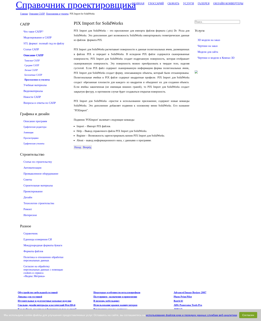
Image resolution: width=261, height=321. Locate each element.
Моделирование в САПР (38, 37)
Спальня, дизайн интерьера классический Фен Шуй (46, 305)
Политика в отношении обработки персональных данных (43, 259)
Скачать (173, 3)
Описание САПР (34, 55)
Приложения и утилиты (37, 79)
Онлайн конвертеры (228, 3)
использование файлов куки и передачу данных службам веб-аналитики (191, 315)
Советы (28, 179)
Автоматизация (32, 167)
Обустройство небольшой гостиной (38, 292)
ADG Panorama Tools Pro (188, 305)
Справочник (31, 233)
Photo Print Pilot (183, 296)
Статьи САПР (31, 49)
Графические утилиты (34, 143)
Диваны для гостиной (30, 296)
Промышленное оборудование (41, 173)
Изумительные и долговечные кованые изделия (44, 301)
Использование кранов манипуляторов (115, 305)
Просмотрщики (31, 138)
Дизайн (28, 197)
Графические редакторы (35, 127)
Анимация (28, 132)
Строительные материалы (38, 185)
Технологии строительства (39, 203)
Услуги (188, 3)
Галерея (203, 3)
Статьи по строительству (38, 161)
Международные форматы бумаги (43, 245)
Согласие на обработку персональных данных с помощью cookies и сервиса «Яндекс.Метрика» (43, 271)
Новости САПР (32, 96)
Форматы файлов (33, 251)
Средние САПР (31, 65)
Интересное (30, 215)
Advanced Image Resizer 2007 (190, 292)
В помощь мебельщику (106, 301)
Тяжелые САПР (32, 60)
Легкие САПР (31, 70)
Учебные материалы (35, 85)
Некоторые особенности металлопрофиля (116, 292)
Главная (138, 3)
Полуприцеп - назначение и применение (115, 296)
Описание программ (35, 121)
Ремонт (28, 209)
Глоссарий (156, 3)
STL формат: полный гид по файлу (44, 43)
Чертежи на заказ (208, 45)
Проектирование (33, 191)
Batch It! (178, 301)
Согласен (248, 315)
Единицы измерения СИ (38, 239)
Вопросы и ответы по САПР (40, 102)
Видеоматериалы (33, 91)
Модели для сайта (208, 51)
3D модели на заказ (209, 39)
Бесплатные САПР (33, 75)
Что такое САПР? (33, 31)
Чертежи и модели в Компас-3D (216, 57)
